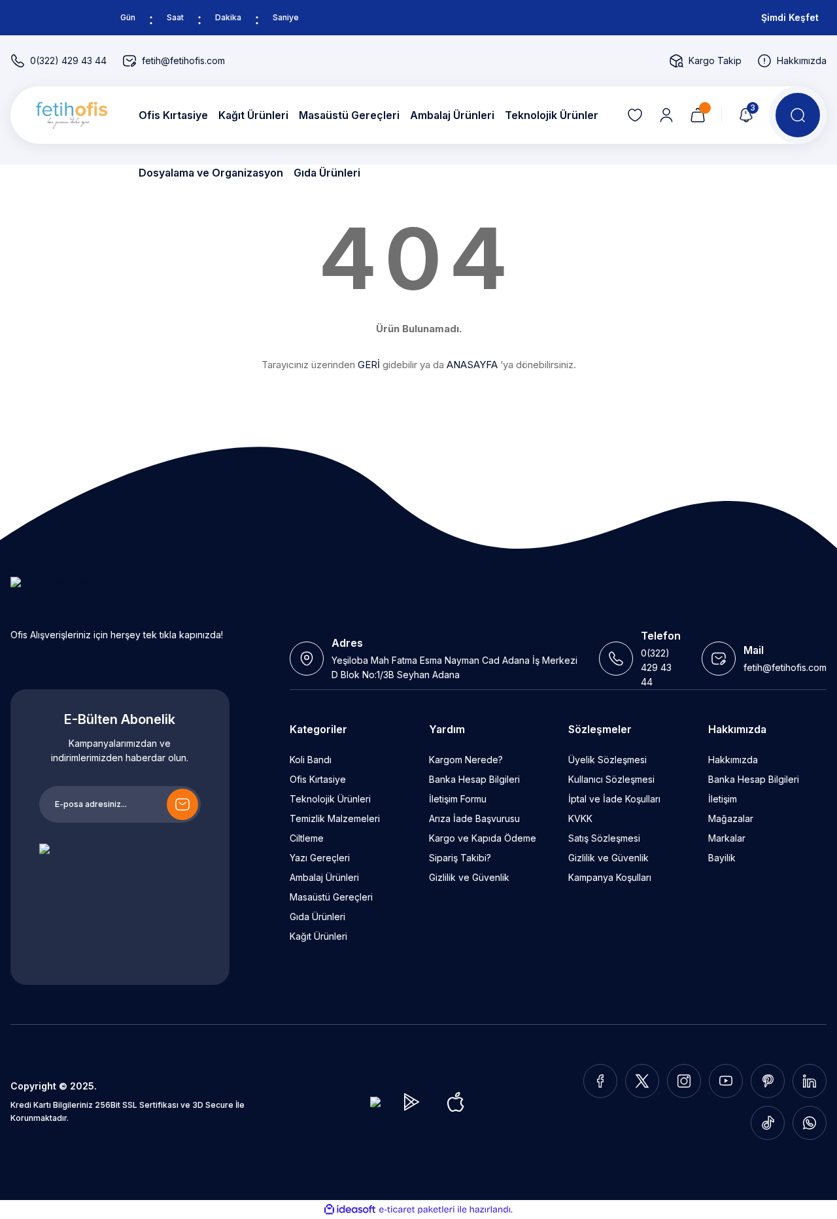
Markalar (726, 838)
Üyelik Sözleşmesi (607, 759)
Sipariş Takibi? (460, 857)
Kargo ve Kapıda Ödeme (482, 838)
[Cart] (698, 115)
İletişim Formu (458, 798)
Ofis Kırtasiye (318, 779)
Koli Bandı (311, 759)
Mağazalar (730, 818)
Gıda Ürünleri (317, 916)
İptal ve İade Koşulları (614, 798)
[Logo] (69, 115)
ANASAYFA (472, 364)
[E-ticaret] (417, 1210)
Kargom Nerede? (466, 759)
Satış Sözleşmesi (604, 838)
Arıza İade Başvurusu (474, 818)
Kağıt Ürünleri (318, 936)
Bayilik (722, 857)
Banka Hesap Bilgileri (474, 779)
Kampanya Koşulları (609, 877)
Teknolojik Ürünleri (330, 798)
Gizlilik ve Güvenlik (469, 877)
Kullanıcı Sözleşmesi (611, 779)
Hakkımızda (733, 759)
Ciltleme (307, 838)
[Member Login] (666, 115)
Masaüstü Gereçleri (331, 896)
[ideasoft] (350, 1209)
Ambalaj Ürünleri (324, 877)
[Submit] (182, 804)
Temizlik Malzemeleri (335, 818)
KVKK (580, 818)
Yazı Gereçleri (320, 857)
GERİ (369, 364)
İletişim (722, 798)
